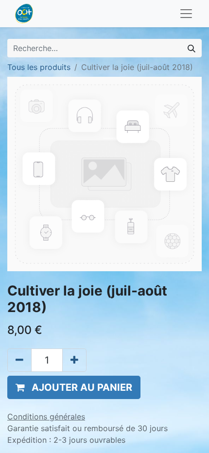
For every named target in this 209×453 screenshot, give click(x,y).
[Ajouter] (74, 360)
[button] (73, 387)
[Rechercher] (191, 48)
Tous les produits (38, 67)
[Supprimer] (19, 360)
